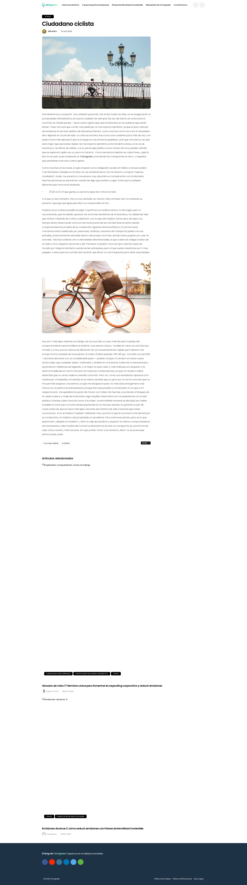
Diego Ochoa (52, 691)
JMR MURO (52, 31)
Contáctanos (180, 5)
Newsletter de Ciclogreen (158, 5)
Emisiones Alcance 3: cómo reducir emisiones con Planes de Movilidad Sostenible (92, 828)
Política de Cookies (162, 879)
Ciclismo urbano (51, 443)
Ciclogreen (51, 834)
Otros (48, 16)
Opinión (67, 443)
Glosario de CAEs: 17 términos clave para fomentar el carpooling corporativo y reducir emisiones (102, 685)
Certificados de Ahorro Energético (91, 674)
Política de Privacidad (182, 879)
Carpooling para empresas (95, 5)
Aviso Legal (199, 879)
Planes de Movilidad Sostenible (127, 5)
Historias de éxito (70, 5)
